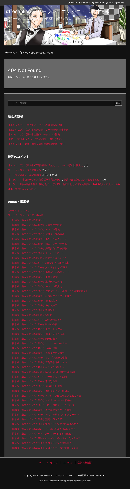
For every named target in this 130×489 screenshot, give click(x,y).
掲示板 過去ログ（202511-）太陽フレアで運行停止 (40, 262)
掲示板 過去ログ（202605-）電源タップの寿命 (38, 234)
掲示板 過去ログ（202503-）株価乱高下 (34, 300)
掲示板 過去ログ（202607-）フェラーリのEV (37, 224)
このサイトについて (18, 210)
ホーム (11, 52)
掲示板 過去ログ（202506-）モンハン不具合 (37, 286)
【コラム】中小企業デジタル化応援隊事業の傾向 (34, 179)
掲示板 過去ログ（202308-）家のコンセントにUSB (40, 390)
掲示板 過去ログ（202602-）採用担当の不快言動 (39, 248)
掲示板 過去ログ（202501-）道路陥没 (33, 310)
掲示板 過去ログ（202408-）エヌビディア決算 (38, 333)
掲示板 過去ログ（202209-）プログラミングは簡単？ (41, 443)
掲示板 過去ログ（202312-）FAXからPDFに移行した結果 (43, 371)
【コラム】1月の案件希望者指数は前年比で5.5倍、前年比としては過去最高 (48, 184)
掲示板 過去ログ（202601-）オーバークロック (38, 253)
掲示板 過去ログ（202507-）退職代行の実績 (37, 281)
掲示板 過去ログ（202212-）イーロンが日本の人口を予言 (44, 428)
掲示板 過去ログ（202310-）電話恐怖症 (34, 381)
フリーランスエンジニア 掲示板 (26, 215)
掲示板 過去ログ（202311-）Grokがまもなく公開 (39, 376)
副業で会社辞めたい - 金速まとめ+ (82, 179)
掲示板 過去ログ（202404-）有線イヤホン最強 (38, 352)
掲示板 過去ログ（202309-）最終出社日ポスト (38, 386)
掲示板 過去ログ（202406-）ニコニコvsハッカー (39, 343)
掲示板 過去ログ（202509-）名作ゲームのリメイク (40, 272)
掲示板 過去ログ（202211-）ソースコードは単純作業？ (42, 433)
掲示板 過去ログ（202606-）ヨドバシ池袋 (36, 229)
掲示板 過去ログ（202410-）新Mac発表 (34, 324)
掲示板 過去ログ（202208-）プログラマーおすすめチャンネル (46, 447)
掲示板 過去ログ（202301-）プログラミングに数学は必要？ (45, 424)
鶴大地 (79, 165)
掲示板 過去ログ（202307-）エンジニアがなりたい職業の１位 (46, 395)
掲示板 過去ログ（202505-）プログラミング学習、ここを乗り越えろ (50, 291)
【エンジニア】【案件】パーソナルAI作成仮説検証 (35, 124)
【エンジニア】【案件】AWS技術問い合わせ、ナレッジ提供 (40, 165)
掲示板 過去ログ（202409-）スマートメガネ (37, 329)
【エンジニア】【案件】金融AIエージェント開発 (34, 134)
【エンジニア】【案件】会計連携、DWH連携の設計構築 (38, 129)
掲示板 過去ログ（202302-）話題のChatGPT (37, 419)
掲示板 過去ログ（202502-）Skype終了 (34, 305)
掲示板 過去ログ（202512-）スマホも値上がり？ (39, 257)
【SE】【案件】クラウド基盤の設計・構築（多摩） (35, 139)
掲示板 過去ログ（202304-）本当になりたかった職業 (42, 409)
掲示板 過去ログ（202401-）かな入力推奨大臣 (38, 367)
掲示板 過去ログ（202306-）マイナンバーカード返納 (42, 400)
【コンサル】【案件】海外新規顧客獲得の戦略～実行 (36, 143)
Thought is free (83, 481)
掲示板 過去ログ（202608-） (29, 219)
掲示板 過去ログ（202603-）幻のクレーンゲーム (39, 243)
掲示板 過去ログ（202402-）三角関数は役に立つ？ (40, 362)
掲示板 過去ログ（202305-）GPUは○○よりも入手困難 (43, 405)
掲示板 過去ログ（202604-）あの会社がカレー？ (39, 238)
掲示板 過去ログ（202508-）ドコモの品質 (36, 276)
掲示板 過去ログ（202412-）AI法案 (32, 314)
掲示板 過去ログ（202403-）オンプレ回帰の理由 (39, 357)
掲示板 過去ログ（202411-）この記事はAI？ (36, 319)
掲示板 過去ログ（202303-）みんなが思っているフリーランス (46, 414)
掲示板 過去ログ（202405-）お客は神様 (34, 348)
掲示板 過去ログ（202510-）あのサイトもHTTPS (39, 267)
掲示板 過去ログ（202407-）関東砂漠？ (34, 338)
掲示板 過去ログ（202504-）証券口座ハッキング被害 (42, 295)
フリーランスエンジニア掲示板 (24, 170)
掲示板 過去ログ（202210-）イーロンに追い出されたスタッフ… (47, 438)
